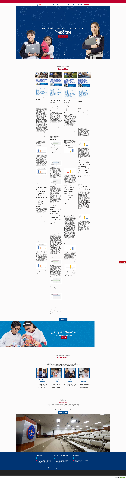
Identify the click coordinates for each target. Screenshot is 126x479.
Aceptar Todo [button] (122, 477)
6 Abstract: (37, 94)
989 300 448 (58, 458)
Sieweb (86, 4)
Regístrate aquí (63, 36)
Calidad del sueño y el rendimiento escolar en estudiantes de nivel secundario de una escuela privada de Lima (83, 81)
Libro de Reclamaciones (87, 473)
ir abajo (64, 52)
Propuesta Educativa (67, 4)
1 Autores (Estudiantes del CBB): (40, 88)
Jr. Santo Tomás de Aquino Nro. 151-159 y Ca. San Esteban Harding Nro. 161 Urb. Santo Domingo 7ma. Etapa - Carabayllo (44, 462)
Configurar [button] (117, 477)
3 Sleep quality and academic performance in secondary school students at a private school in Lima (83, 93)
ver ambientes (63, 412)
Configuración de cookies (72, 476)
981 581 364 (40, 458)
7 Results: (37, 95)
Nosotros (53, 4)
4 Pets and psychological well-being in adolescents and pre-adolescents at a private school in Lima (70, 94)
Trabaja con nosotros (87, 474)
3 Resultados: (38, 90)
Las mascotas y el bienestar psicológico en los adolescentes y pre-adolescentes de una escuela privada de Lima (69, 81)
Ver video (64, 337)
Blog (74, 4)
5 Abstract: (80, 96)
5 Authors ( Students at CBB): (40, 93)
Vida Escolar (63, 319)
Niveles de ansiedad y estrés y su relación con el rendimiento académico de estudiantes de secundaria (56, 81)
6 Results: (80, 97)
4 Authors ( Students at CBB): (83, 95)
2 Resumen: (37, 89)
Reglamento (65, 0)
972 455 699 (77, 458)
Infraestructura (59, 4)
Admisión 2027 (79, 4)
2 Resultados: (81, 91)
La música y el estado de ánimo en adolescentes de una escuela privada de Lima (42, 80)
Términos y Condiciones (87, 472)
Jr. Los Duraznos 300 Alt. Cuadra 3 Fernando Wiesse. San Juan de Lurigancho (62, 461)
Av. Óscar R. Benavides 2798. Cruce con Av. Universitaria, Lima (82, 461)
